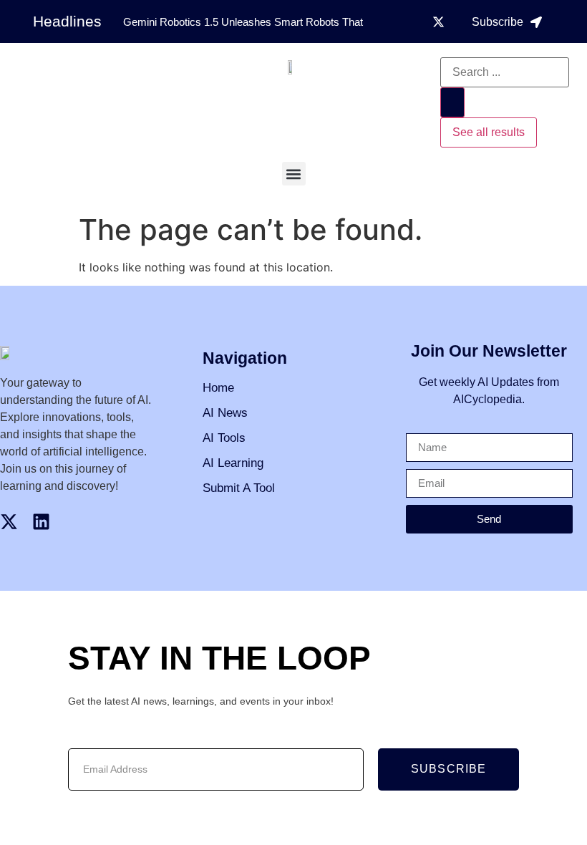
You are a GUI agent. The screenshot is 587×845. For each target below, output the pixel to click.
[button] (294, 173)
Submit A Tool (239, 488)
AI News (225, 413)
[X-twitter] (439, 21)
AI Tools (224, 438)
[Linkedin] (41, 522)
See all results (488, 132)
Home (218, 388)
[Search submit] (452, 102)
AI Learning (233, 463)
